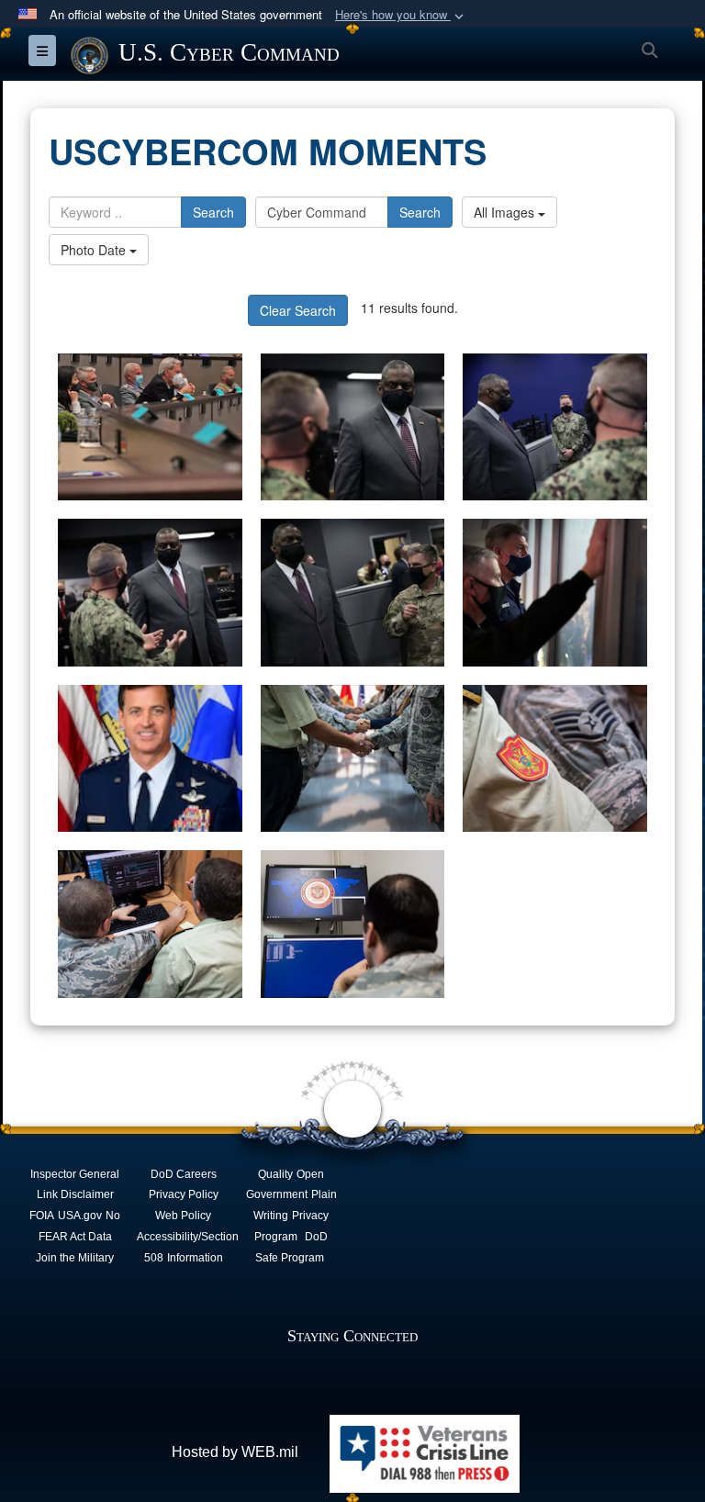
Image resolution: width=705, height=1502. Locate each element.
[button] (401, 15)
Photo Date (95, 250)
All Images (506, 212)
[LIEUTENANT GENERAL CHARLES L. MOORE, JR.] (150, 759)
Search (213, 212)
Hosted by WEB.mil (235, 1452)
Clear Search (298, 310)
